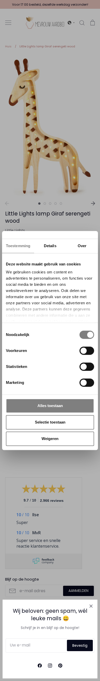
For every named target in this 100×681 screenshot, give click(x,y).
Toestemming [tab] (18, 246)
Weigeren (50, 438)
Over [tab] (82, 246)
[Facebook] (40, 665)
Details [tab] (50, 246)
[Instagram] (50, 665)
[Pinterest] (60, 665)
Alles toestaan (50, 405)
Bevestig (79, 645)
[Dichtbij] (91, 606)
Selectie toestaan (50, 422)
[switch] (86, 351)
